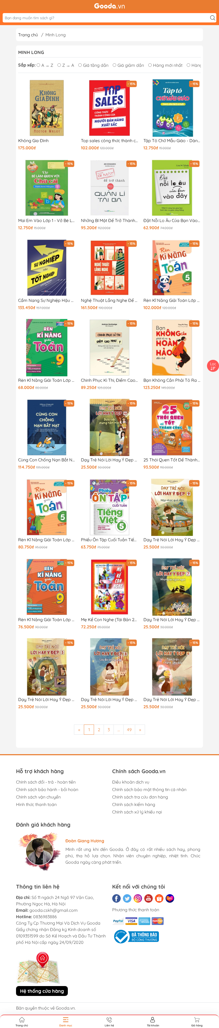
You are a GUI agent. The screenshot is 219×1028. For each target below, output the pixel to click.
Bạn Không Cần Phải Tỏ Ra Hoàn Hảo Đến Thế (172, 380)
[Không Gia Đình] (47, 108)
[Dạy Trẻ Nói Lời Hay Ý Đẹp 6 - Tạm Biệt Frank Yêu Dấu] (172, 667)
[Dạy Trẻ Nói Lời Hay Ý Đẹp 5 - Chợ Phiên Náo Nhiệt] (47, 667)
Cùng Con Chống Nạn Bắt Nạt (47, 459)
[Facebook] (116, 898)
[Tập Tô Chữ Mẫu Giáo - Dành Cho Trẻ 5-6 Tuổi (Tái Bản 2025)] (172, 108)
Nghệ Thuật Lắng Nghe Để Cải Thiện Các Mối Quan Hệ (109, 300)
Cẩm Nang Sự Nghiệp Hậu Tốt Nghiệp (47, 300)
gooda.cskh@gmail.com (53, 910)
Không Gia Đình (33, 140)
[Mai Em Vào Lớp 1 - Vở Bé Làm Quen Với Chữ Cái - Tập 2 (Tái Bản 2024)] (47, 188)
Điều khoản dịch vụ (130, 782)
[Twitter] (127, 898)
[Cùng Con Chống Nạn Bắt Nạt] (47, 427)
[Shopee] (159, 898)
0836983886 (45, 916)
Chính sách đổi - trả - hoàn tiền (46, 782)
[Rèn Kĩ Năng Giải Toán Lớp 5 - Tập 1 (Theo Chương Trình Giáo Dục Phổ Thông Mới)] (47, 507)
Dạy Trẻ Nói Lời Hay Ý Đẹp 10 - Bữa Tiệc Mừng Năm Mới (109, 459)
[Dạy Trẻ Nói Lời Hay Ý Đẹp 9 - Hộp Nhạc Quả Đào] (172, 507)
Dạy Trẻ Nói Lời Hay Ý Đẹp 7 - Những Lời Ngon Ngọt (172, 619)
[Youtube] (148, 898)
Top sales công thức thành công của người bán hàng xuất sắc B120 (109, 140)
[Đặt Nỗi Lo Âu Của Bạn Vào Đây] (172, 188)
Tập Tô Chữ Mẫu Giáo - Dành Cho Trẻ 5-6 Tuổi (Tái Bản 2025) (172, 140)
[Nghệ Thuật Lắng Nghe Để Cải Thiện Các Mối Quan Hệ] (109, 268)
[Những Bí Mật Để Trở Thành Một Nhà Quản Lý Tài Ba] (109, 188)
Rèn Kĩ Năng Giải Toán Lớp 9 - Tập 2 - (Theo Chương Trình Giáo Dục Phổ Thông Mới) (47, 380)
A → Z (47, 65)
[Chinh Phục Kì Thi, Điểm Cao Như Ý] (109, 347)
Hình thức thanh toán (36, 804)
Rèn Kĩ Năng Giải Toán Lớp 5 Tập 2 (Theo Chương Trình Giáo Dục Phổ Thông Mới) (172, 300)
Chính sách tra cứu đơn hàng (140, 797)
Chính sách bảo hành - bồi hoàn (47, 789)
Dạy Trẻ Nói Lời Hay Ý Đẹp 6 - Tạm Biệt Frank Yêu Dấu (172, 699)
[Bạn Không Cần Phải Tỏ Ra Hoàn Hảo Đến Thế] (172, 347)
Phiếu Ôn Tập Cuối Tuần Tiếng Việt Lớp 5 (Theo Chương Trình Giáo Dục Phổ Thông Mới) (109, 539)
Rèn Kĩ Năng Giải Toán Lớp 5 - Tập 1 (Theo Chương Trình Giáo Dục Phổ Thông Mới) (47, 539)
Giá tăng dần (95, 65)
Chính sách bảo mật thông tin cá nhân (149, 789)
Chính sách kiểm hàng (133, 804)
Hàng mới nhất (167, 65)
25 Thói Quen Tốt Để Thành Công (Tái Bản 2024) (172, 459)
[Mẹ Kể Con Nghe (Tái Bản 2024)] (109, 587)
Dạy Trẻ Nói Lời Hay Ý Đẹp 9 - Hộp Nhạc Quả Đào (172, 539)
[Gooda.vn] (109, 5)
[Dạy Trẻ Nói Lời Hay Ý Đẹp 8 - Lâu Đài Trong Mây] (109, 667)
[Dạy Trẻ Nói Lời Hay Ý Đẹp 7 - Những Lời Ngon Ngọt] (172, 587)
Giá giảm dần (131, 65)
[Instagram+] (138, 898)
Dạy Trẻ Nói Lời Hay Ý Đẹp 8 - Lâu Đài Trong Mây (109, 699)
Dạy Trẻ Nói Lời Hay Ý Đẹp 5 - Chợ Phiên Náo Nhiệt (47, 699)
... (119, 729)
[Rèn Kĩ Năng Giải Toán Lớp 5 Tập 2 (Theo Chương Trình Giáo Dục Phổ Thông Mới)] (172, 268)
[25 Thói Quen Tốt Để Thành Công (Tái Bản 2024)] (172, 427)
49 (129, 729)
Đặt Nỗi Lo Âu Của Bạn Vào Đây (172, 220)
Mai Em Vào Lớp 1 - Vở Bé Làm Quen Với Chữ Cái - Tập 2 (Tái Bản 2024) (47, 220)
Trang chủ (28, 34)
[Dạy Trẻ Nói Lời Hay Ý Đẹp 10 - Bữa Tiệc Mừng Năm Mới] (109, 427)
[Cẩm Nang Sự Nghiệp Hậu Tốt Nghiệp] (47, 268)
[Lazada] (170, 898)
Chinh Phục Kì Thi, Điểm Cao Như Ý (109, 380)
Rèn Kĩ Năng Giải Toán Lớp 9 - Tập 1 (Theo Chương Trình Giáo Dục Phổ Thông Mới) (47, 619)
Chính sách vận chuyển (38, 797)
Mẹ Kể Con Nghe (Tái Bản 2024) (109, 619)
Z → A (68, 65)
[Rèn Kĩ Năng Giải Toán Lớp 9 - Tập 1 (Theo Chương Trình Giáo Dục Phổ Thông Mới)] (47, 587)
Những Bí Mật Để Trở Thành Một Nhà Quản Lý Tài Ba (109, 220)
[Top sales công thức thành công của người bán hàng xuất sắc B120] (109, 108)
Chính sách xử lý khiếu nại (137, 812)
